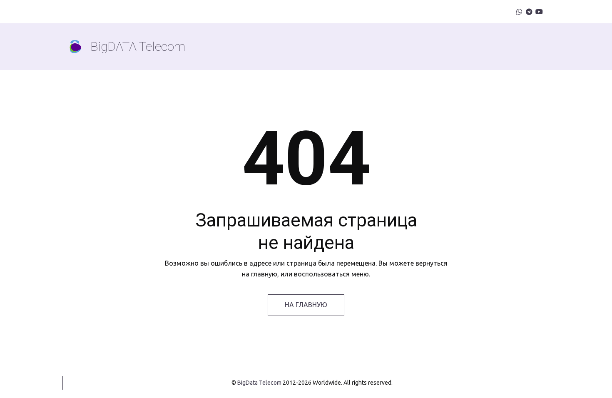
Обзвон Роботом (347, 46)
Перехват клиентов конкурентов (152, 46)
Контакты (417, 46)
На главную (306, 304)
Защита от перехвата (258, 46)
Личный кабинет (479, 46)
